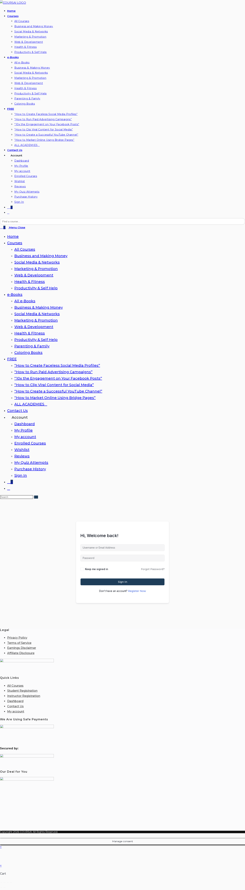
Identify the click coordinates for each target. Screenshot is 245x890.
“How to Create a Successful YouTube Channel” (58, 391)
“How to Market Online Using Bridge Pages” (55, 398)
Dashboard (24, 424)
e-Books (14, 294)
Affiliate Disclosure (20, 653)
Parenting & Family (32, 346)
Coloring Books (28, 352)
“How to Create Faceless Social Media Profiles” (57, 365)
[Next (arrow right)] (4, 887)
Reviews (22, 456)
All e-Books (24, 301)
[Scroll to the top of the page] (1, 835)
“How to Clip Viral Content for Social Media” (54, 385)
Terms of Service (19, 643)
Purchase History (30, 469)
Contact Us (17, 410)
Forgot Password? (153, 569)
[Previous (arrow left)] (1, 887)
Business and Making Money (40, 256)
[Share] (7, 882)
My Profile (23, 430)
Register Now (137, 591)
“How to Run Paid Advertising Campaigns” (53, 372)
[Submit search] (36, 497)
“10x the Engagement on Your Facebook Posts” (58, 378)
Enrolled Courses (30, 443)
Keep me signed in (96, 569)
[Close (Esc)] (11, 882)
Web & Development (33, 275)
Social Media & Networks (37, 262)
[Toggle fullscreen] (4, 882)
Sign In (20, 475)
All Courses (24, 249)
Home (13, 236)
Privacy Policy (17, 637)
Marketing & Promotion (36, 269)
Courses (14, 243)
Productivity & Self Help (36, 288)
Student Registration (22, 690)
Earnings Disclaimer (21, 648)
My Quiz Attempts (31, 462)
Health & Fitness (29, 281)
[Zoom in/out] (1, 882)
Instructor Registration (23, 696)
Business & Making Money (38, 307)
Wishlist (21, 450)
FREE (12, 359)
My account (25, 437)
